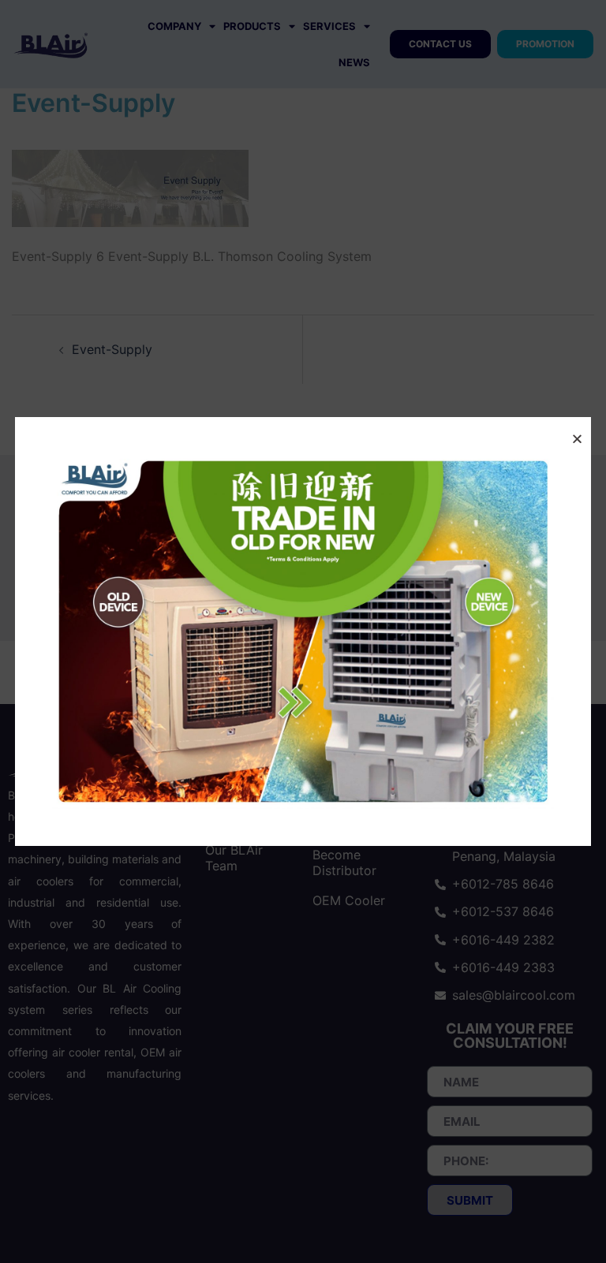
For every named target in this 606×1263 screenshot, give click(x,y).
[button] (577, 439)
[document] (303, 631)
